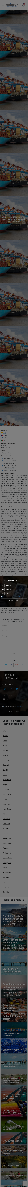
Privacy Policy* (18, 596)
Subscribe (15, 600)
